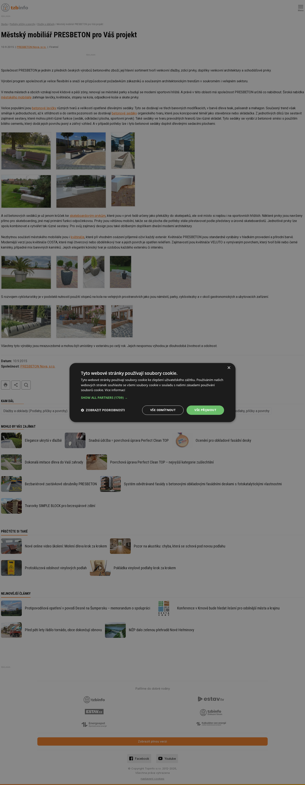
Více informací (115, 390)
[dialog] (152, 392)
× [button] (228, 367)
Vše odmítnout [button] (163, 410)
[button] (152, 397)
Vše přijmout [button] (205, 410)
